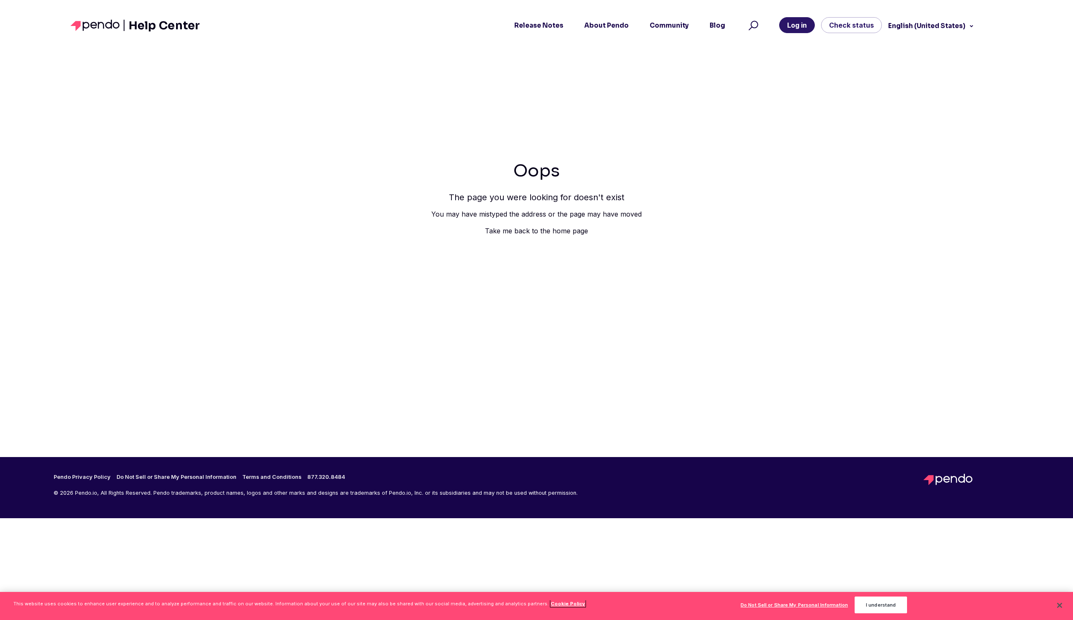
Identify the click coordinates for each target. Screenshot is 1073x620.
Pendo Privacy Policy (82, 477)
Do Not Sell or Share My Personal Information (794, 605)
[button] (752, 25)
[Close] (1059, 605)
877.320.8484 (326, 477)
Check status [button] (851, 25)
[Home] (97, 25)
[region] (536, 606)
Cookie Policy (568, 604)
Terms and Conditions (271, 477)
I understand (881, 605)
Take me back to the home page (536, 231)
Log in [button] (797, 25)
